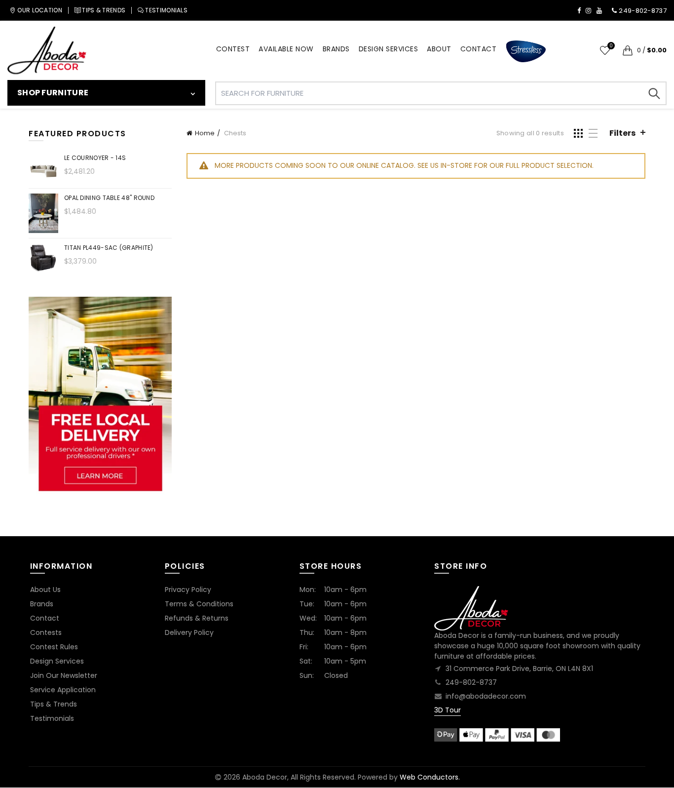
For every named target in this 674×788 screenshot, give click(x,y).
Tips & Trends (53, 704)
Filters (622, 133)
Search (654, 93)
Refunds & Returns (196, 618)
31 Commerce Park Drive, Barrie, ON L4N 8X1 (519, 668)
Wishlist (610, 46)
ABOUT (439, 49)
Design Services (57, 661)
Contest (233, 49)
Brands (41, 604)
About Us (45, 589)
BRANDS (336, 49)
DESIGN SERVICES (388, 49)
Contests (46, 632)
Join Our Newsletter (63, 675)
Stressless (525, 51)
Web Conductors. (430, 777)
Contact (44, 618)
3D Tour (447, 710)
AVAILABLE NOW (286, 49)
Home (205, 133)
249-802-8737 (471, 682)
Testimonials (52, 718)
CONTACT (478, 49)
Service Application (63, 690)
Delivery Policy (189, 632)
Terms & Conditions (199, 604)
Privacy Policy (188, 589)
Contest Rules (54, 647)
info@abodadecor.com (486, 696)
